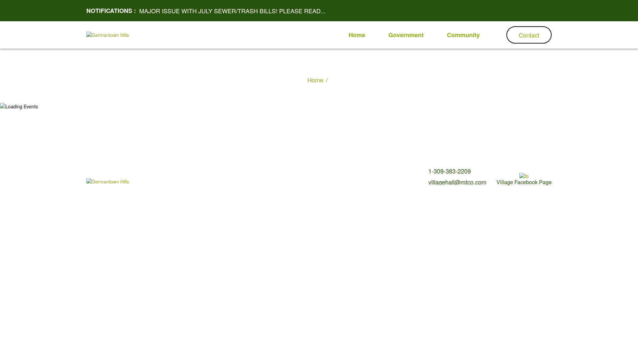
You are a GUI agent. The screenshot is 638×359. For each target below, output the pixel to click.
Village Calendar (221, 172)
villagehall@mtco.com (457, 182)
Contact (529, 35)
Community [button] (463, 35)
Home (315, 79)
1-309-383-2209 (449, 171)
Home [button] (357, 35)
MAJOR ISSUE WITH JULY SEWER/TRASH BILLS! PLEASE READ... (232, 10)
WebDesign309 (262, 182)
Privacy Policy (283, 172)
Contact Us (254, 172)
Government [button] (406, 35)
